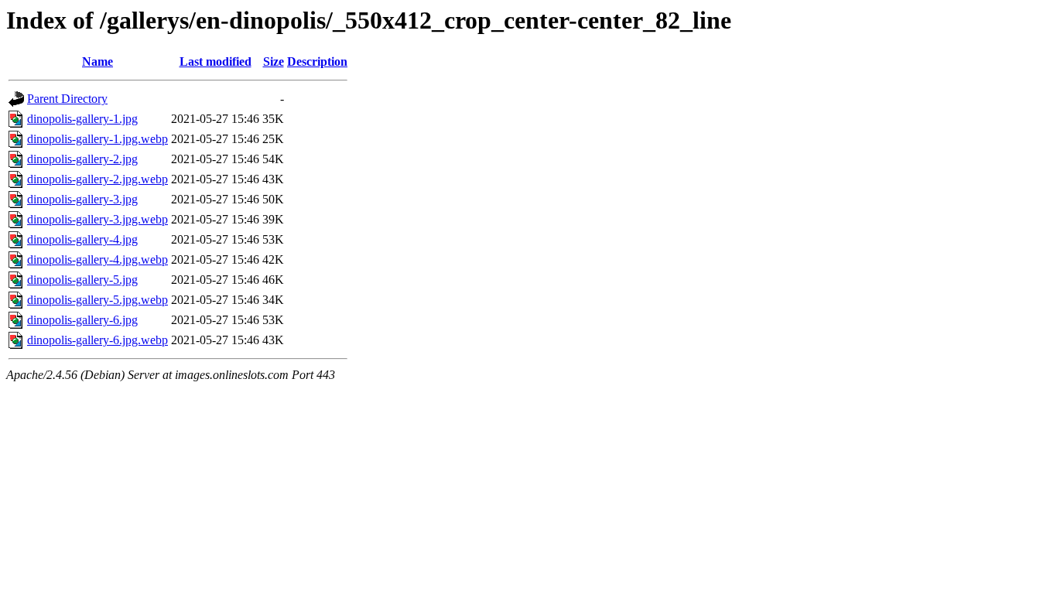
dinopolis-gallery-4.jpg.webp (97, 259)
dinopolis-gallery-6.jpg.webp (97, 339)
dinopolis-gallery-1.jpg (82, 118)
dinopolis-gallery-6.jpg (82, 319)
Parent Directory (67, 98)
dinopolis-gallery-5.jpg (82, 279)
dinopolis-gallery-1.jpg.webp (97, 138)
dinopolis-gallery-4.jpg (82, 239)
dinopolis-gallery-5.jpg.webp (97, 299)
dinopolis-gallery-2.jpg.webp (97, 179)
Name (97, 61)
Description (317, 61)
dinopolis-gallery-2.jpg (82, 159)
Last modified (215, 61)
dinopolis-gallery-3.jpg (82, 199)
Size (273, 61)
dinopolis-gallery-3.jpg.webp (97, 219)
